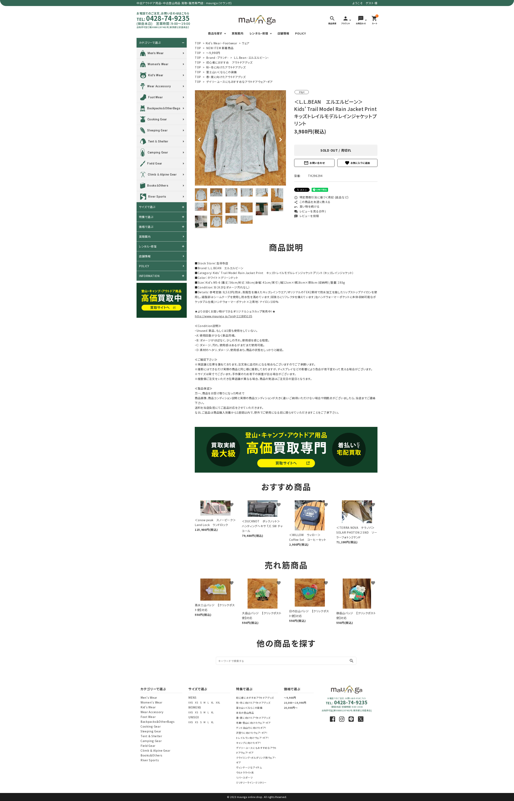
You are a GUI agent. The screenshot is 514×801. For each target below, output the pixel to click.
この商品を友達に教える (312, 202)
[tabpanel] (240, 138)
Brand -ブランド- (217, 58)
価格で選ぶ (146, 227)
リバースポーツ (244, 777)
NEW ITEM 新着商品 (220, 48)
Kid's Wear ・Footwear (221, 43)
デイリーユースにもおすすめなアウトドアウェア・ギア (239, 82)
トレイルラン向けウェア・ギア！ (252, 737)
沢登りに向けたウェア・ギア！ (252, 732)
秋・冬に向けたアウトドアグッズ (226, 67)
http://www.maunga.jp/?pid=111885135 (223, 316)
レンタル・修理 (259, 33)
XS (196, 702)
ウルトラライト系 (245, 772)
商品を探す (215, 33)
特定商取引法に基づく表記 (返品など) (321, 197)
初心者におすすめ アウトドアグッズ (229, 62)
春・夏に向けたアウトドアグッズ (226, 77)
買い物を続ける (307, 206)
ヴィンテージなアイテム (249, 767)
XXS (190, 702)
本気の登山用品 (245, 712)
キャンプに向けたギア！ (248, 742)
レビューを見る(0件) (310, 211)
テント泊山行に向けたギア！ (251, 727)
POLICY (300, 33)
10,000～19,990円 (295, 702)
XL (212, 702)
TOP (198, 43)
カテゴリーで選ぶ (150, 42)
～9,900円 (290, 697)
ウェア (246, 43)
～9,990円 (213, 53)
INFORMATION (149, 276)
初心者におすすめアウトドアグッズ (255, 697)
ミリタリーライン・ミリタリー (251, 782)
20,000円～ (291, 707)
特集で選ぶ (146, 217)
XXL (218, 702)
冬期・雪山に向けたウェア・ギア (253, 722)
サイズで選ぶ (147, 207)
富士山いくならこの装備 (221, 72)
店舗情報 (283, 33)
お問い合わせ (314, 162)
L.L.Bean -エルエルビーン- (251, 58)
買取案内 (238, 33)
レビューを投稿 (306, 216)
